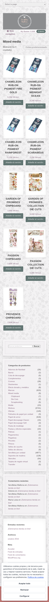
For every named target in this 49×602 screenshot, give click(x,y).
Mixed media (13, 393)
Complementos (14, 378)
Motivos (11, 408)
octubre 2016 (13, 539)
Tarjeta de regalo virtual (18, 461)
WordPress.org (14, 558)
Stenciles (12, 458)
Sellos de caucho (15, 447)
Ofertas (11, 411)
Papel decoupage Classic (18, 420)
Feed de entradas (15, 552)
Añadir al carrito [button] (13, 102)
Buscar (36, 346)
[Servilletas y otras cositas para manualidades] (24, 21)
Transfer (11, 464)
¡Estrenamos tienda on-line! (29, 491)
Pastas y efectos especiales (19, 429)
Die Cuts (14, 399)
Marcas (11, 390)
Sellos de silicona (15, 450)
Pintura (11, 444)
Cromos (11, 381)
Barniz (10, 372)
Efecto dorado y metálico (18, 387)
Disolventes (13, 384)
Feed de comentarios (16, 555)
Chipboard (15, 396)
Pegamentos (13, 435)
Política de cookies (36, 577)
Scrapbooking (16, 402)
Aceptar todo (24, 583)
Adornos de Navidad (16, 369)
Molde (10, 405)
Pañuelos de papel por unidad (20, 414)
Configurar (24, 596)
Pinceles (11, 441)
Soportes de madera (16, 456)
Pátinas (11, 432)
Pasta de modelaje (16, 426)
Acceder (11, 549)
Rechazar (24, 590)
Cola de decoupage (16, 375)
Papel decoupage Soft (17, 423)
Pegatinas (12, 438)
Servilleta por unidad (16, 453)
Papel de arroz (14, 417)
